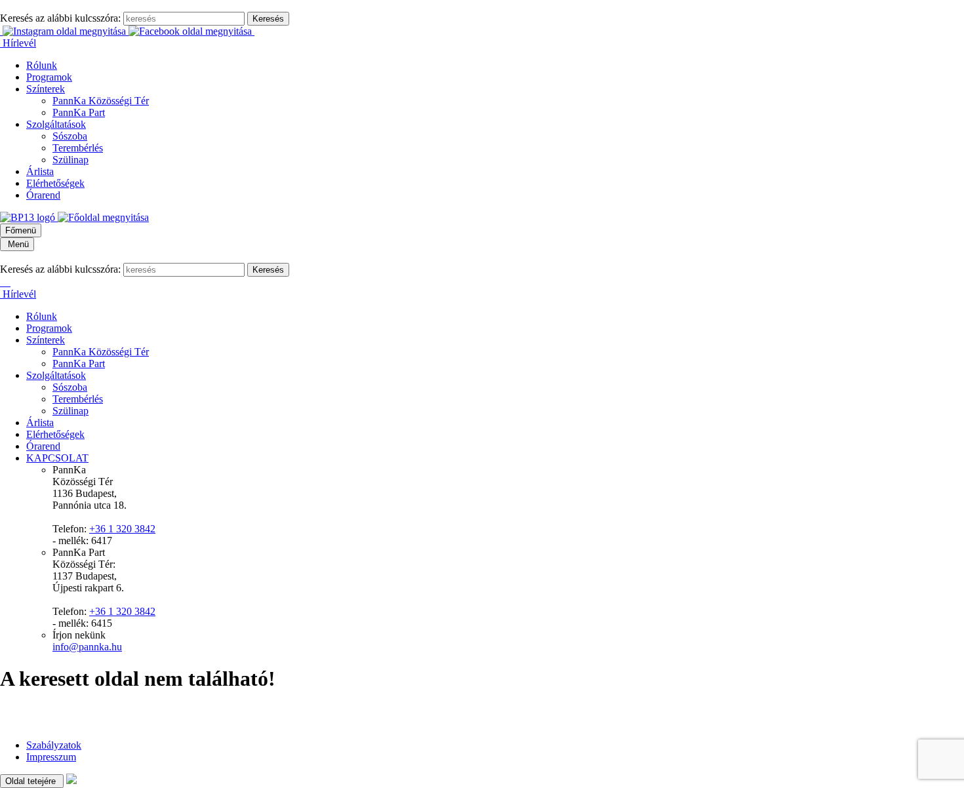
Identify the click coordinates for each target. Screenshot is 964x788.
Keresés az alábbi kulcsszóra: (60, 18)
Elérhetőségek (55, 183)
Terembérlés (77, 147)
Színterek (45, 88)
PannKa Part (78, 112)
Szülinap (70, 159)
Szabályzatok (53, 745)
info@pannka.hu (87, 646)
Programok (49, 77)
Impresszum (51, 756)
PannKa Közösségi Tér (100, 100)
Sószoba (69, 136)
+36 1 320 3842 (122, 528)
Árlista (40, 171)
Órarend (43, 195)
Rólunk (41, 65)
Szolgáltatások (56, 124)
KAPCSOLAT (57, 457)
